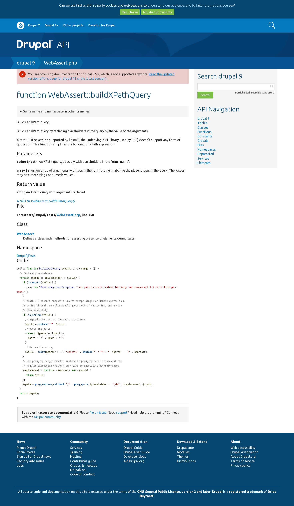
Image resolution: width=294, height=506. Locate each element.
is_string (34, 315)
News (21, 441)
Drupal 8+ (51, 25)
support (121, 412)
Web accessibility (243, 447)
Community (79, 441)
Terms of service (243, 461)
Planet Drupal (26, 447)
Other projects (73, 25)
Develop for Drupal (101, 25)
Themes (183, 456)
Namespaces (206, 149)
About (235, 441)
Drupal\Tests (26, 255)
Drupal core (185, 447)
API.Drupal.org (134, 461)
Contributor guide (83, 461)
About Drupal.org (243, 456)
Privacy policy (240, 465)
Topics (202, 123)
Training (76, 452)
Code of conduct (82, 474)
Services (203, 158)
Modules (183, 452)
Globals (202, 140)
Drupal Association (244, 452)
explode (43, 324)
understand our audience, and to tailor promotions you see (191, 5)
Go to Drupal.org (20, 25)
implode (87, 352)
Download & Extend (192, 441)
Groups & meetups (83, 465)
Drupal (217, 491)
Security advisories (30, 461)
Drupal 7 (34, 25)
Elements (204, 163)
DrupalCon (78, 470)
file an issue (97, 412)
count (41, 352)
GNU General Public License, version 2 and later (174, 491)
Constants (204, 136)
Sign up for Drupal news (34, 456)
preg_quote (81, 384)
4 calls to (46, 201)
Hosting (76, 456)
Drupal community (47, 417)
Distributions (186, 461)
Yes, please (130, 12)
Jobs (20, 465)
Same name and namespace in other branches (56, 111)
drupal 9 (26, 63)
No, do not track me (157, 12)
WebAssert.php (60, 63)
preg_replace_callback (49, 384)
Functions (204, 132)
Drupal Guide (133, 447)
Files (200, 145)
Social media (26, 452)
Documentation (135, 441)
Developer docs (135, 456)
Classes (202, 127)
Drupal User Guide (137, 452)
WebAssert (25, 234)
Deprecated (205, 154)
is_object (34, 282)
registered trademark (246, 491)
